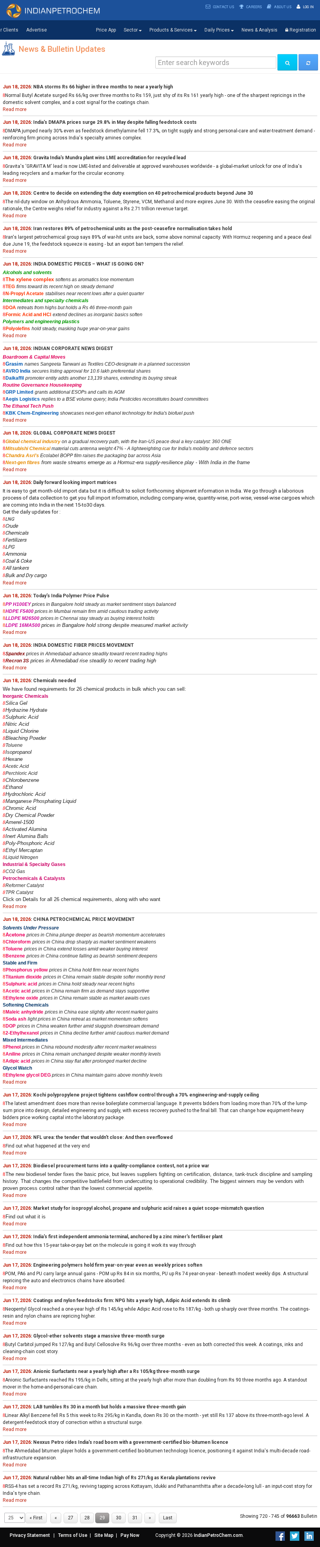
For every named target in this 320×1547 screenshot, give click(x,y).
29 (102, 1518)
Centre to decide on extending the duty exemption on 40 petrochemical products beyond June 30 (143, 193)
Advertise (36, 30)
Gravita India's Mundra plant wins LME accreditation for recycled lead (109, 157)
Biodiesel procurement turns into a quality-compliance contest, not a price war (121, 1166)
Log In (308, 7)
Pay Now (130, 1535)
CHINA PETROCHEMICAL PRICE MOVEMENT (84, 919)
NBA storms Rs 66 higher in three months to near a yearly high (103, 87)
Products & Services (171, 30)
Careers (253, 7)
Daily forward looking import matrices (75, 482)
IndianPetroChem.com (218, 1535)
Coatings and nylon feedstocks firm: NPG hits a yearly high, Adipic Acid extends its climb (131, 1300)
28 (87, 1518)
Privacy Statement (30, 1535)
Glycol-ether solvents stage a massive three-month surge (99, 1336)
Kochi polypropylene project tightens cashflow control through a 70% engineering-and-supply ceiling (146, 1095)
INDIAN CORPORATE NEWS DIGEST (73, 348)
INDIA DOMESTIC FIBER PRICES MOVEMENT (83, 645)
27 (70, 1518)
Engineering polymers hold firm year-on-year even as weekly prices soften (117, 1265)
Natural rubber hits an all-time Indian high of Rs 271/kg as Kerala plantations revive (124, 1477)
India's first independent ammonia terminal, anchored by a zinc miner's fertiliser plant (127, 1236)
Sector (131, 30)
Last (167, 1518)
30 (118, 1518)
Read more (15, 109)
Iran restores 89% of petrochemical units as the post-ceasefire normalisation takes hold (132, 228)
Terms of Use (72, 1535)
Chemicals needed (54, 680)
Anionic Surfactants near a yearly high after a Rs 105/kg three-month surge (116, 1371)
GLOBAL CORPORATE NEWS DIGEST (74, 433)
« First (36, 1518)
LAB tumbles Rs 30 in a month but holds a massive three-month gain (109, 1407)
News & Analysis (259, 30)
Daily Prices (217, 30)
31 (135, 1518)
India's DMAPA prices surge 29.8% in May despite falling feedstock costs (115, 122)
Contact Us (223, 7)
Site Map (104, 1535)
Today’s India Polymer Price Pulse (71, 595)
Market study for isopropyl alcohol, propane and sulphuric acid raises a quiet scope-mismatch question (148, 1208)
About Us (282, 7)
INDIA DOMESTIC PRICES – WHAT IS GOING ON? (88, 264)
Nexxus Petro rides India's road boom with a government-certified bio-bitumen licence (130, 1442)
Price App (106, 30)
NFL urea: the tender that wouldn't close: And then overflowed (102, 1137)
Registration (302, 30)
